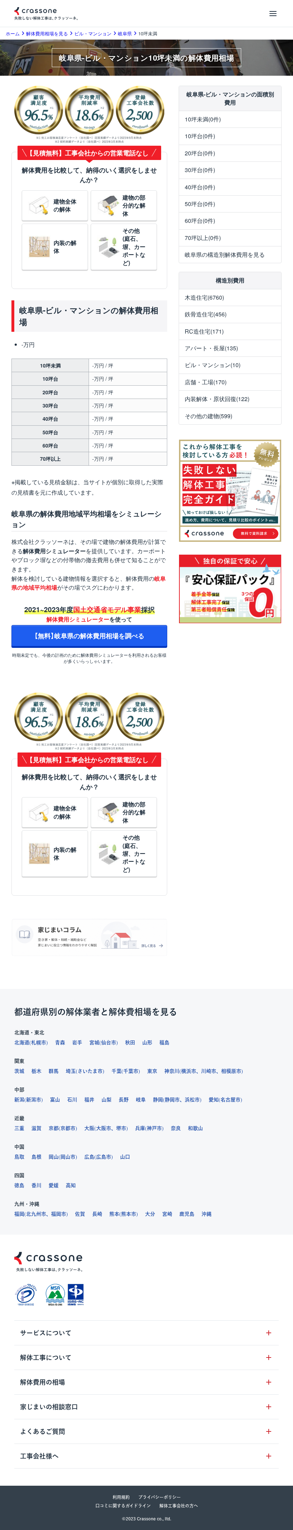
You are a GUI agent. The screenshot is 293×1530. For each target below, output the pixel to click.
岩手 (77, 1042)
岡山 (54, 1156)
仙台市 (108, 1042)
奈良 (176, 1128)
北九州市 (36, 1213)
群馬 (54, 1071)
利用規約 (121, 1497)
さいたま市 (90, 1071)
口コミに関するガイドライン (123, 1506)
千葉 (116, 1071)
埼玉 (71, 1071)
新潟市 (33, 1099)
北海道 (21, 1042)
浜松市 (192, 1099)
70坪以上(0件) (203, 238)
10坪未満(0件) (203, 119)
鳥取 (19, 1156)
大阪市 (103, 1128)
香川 (36, 1185)
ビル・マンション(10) (212, 365)
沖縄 (207, 1213)
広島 (89, 1156)
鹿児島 (186, 1213)
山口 (125, 1156)
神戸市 (154, 1128)
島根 (36, 1156)
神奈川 (171, 1071)
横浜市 (188, 1071)
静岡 (158, 1099)
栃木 (36, 1071)
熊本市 (128, 1213)
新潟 (19, 1099)
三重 (19, 1128)
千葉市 (130, 1071)
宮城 (94, 1042)
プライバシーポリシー (159, 1497)
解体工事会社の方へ (178, 1506)
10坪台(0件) (200, 136)
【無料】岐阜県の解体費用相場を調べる (89, 635)
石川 (72, 1099)
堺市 (121, 1128)
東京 (152, 1071)
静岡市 (172, 1099)
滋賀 (36, 1128)
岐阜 (141, 1099)
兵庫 (140, 1128)
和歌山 (195, 1128)
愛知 (214, 1099)
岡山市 (67, 1156)
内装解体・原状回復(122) (217, 399)
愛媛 (54, 1185)
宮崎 (167, 1213)
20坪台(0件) (200, 153)
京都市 (67, 1128)
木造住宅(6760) (204, 297)
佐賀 (80, 1213)
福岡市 (58, 1213)
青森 (60, 1042)
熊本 (114, 1213)
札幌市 (38, 1042)
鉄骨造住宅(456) (206, 314)
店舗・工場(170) (206, 382)
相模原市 (231, 1071)
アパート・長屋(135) (211, 348)
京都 (54, 1128)
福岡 (19, 1213)
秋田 (130, 1042)
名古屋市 (230, 1099)
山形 (147, 1042)
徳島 (19, 1185)
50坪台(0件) (200, 204)
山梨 (106, 1099)
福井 (89, 1099)
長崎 (97, 1213)
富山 (55, 1099)
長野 (124, 1099)
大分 (150, 1213)
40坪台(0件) (200, 187)
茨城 (19, 1071)
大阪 (89, 1128)
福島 (164, 1042)
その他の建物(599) (208, 416)
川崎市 (208, 1071)
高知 (71, 1185)
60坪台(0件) (200, 220)
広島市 (103, 1156)
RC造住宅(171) (204, 331)
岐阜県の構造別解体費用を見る (225, 254)
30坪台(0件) (200, 170)
